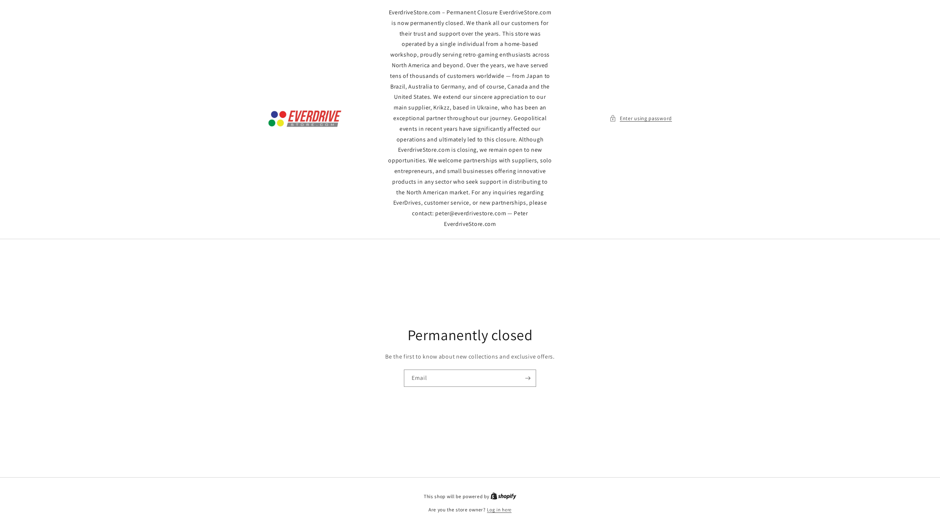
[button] (641, 118)
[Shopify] (503, 496)
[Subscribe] (528, 378)
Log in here (499, 510)
